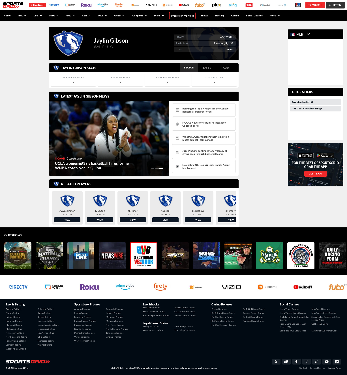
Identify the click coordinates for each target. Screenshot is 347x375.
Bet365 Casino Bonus (253, 317)
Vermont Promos (82, 336)
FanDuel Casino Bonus (222, 317)
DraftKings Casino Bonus (223, 313)
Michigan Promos (114, 321)
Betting (219, 15)
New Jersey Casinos (183, 326)
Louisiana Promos (82, 317)
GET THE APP (315, 173)
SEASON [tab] (189, 67)
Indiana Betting (13, 317)
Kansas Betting (44, 317)
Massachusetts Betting (48, 325)
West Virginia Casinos (184, 330)
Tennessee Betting (45, 340)
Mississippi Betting (46, 328)
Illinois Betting (44, 313)
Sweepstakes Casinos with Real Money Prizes (325, 318)
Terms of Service (317, 368)
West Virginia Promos (84, 340)
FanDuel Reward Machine (223, 325)
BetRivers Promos (151, 307)
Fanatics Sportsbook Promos (156, 315)
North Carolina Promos (117, 328)
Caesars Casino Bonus (253, 313)
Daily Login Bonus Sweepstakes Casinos (294, 318)
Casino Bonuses (218, 309)
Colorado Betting (45, 309)
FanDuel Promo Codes (185, 315)
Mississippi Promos (83, 325)
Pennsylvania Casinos (153, 330)
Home (7, 15)
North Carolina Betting (16, 336)
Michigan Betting (14, 328)
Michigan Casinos (151, 326)
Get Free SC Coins (319, 323)
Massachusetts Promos (85, 321)
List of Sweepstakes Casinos (293, 313)
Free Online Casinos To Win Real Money (293, 325)
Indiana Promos (113, 313)
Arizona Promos (82, 309)
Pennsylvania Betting (15, 340)
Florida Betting (13, 313)
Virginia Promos (113, 336)
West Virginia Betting (16, 348)
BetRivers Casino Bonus (222, 321)
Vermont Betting (13, 344)
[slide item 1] (152, 168)
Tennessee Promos (114, 332)
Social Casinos (254, 15)
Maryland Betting (14, 325)
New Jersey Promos (115, 325)
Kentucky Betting (14, 321)
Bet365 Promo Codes (184, 307)
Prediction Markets (182, 15)
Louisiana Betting (45, 321)
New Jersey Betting (15, 332)
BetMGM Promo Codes (154, 311)
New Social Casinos (320, 309)
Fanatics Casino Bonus (253, 321)
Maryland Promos (114, 317)
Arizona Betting (13, 309)
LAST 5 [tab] (207, 67)
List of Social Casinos (289, 309)
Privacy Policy (334, 368)
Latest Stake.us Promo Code (324, 330)
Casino (235, 15)
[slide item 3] (161, 168)
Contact (303, 368)
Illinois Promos (81, 313)
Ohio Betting (43, 336)
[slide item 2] (157, 168)
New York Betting (45, 332)
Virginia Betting (44, 344)
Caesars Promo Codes (184, 311)
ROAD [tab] (225, 67)
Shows (204, 15)
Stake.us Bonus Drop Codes (293, 330)
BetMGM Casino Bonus (254, 309)
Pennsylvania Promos (84, 332)
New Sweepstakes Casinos (323, 313)
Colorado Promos (114, 309)
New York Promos (82, 328)
